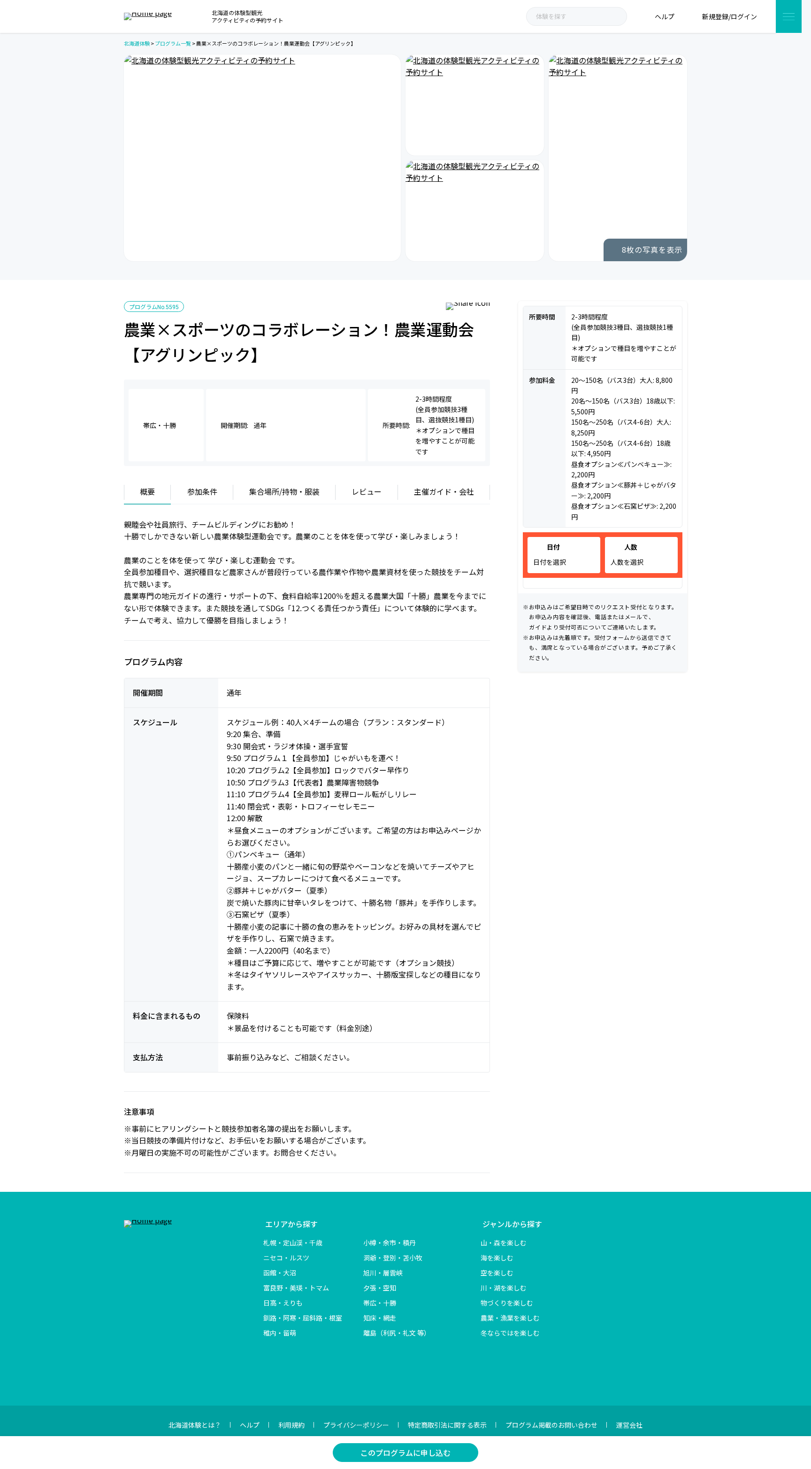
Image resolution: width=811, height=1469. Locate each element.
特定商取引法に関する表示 (447, 1425)
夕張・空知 (379, 1287)
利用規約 (291, 1425)
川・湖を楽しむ (504, 1287)
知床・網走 (379, 1317)
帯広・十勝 (379, 1302)
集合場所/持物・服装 (284, 491)
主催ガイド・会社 (444, 491)
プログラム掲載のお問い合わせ (551, 1425)
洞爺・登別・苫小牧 (392, 1257)
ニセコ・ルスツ (286, 1257)
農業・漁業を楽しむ (510, 1317)
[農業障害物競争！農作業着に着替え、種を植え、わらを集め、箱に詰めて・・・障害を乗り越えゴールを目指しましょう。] (618, 157)
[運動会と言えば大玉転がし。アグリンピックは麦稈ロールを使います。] (262, 157)
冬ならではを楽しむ (510, 1332)
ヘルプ (250, 1425)
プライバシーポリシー (356, 1425)
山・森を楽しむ (504, 1242)
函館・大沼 (279, 1272)
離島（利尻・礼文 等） (396, 1332)
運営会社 (629, 1425)
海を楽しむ (497, 1257)
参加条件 (202, 491)
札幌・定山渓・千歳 (292, 1242)
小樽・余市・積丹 (389, 1242)
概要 (147, 491)
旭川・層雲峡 (383, 1272)
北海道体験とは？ (194, 1425)
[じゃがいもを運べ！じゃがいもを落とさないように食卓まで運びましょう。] (475, 210)
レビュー (367, 491)
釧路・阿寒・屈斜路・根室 (302, 1317)
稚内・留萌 (279, 1332)
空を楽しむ (497, 1272)
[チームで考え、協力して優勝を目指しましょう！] (475, 104)
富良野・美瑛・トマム (296, 1287)
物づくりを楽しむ (507, 1302)
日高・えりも (283, 1302)
